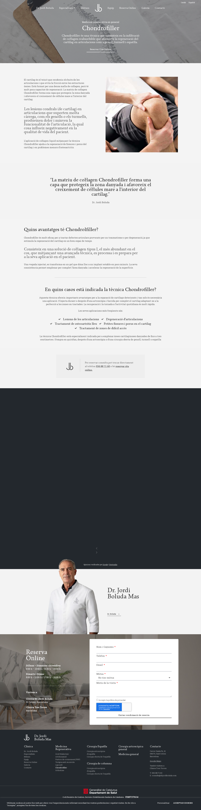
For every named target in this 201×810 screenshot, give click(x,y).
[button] (96, 548)
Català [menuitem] (183, 2)
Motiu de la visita (106, 683)
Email (99, 665)
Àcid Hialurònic (62, 754)
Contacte (27, 767)
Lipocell (58, 765)
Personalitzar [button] (163, 803)
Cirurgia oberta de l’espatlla (98, 756)
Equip (26, 759)
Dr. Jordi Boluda (31, 751)
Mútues (27, 756)
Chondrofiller (61, 767)
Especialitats (29, 754)
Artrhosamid (60, 756)
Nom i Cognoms (105, 647)
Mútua (100, 674)
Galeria (27, 765)
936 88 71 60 (103, 366)
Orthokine (59, 770)
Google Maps (155, 761)
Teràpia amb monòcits (65, 762)
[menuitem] (183, 2)
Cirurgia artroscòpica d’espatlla (96, 752)
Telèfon (100, 656)
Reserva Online (30, 762)
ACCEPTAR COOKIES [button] (183, 803)
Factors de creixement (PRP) (67, 759)
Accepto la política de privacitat (112, 700)
